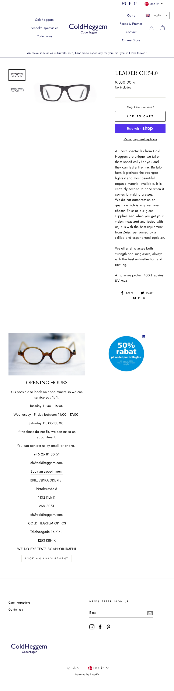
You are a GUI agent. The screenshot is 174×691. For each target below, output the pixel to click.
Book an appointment (47, 471)
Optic (131, 15)
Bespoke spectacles (44, 28)
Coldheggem (44, 19)
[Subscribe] (150, 613)
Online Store (131, 40)
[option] (87, 53)
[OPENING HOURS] (46, 354)
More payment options (140, 139)
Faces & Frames (131, 23)
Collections (44, 36)
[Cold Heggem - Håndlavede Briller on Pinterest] (108, 626)
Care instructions (19, 602)
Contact (131, 32)
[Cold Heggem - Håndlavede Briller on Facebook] (100, 626)
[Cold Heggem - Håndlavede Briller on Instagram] (91, 626)
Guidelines (15, 609)
